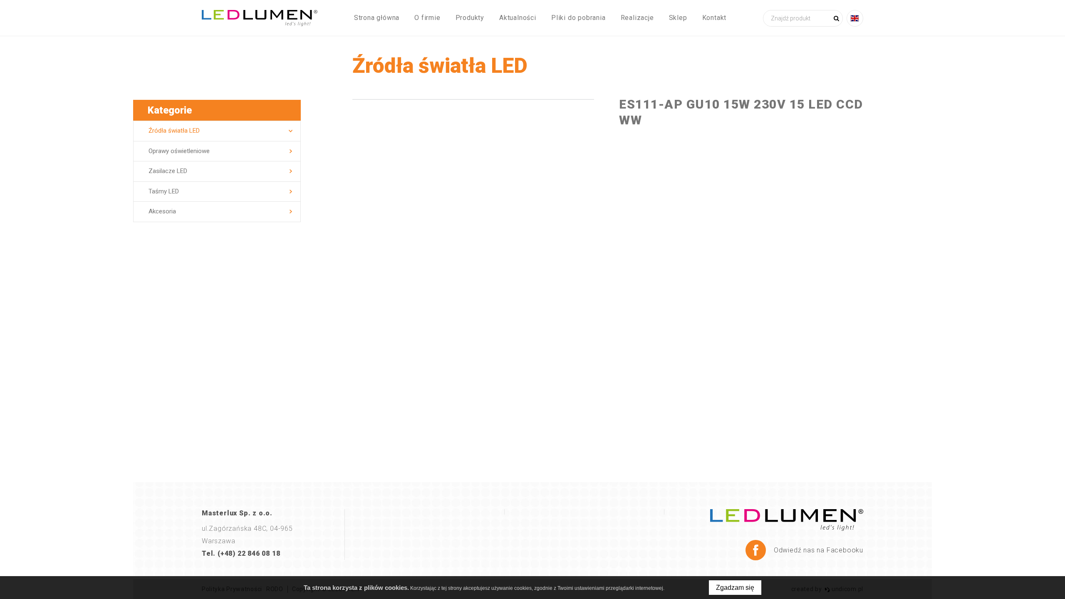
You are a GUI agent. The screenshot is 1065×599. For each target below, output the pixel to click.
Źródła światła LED (174, 130)
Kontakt (714, 18)
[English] (855, 18)
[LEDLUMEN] (259, 18)
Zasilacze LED (168, 171)
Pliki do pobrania (578, 18)
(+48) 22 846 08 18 (249, 553)
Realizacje (637, 18)
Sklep (678, 18)
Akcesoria (162, 211)
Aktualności (517, 18)
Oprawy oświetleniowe (179, 151)
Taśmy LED (164, 191)
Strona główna (376, 18)
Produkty (470, 18)
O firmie (427, 18)
